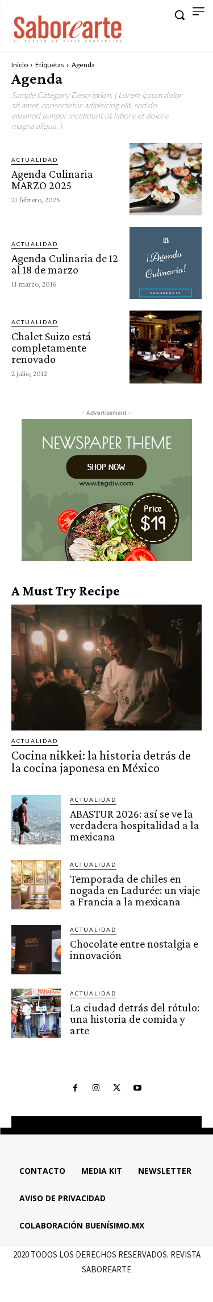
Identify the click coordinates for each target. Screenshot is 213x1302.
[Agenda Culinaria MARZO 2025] (166, 179)
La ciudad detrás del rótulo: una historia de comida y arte (134, 1018)
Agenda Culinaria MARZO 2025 (52, 179)
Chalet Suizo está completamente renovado (51, 347)
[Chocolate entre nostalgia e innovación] (36, 949)
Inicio (19, 64)
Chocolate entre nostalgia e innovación (134, 949)
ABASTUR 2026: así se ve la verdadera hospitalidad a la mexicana (134, 825)
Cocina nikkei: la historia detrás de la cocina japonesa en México (101, 761)
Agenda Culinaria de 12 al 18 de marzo (64, 264)
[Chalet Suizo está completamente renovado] (166, 347)
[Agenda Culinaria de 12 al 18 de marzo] (166, 263)
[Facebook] (75, 1088)
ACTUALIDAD (34, 159)
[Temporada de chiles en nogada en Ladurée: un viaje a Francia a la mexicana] (36, 884)
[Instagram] (96, 1088)
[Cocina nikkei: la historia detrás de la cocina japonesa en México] (106, 667)
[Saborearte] (68, 27)
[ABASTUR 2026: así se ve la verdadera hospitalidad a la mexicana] (36, 819)
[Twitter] (117, 1088)
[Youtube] (137, 1088)
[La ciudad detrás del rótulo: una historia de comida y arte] (36, 1013)
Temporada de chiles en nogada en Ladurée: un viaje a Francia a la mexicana (135, 890)
